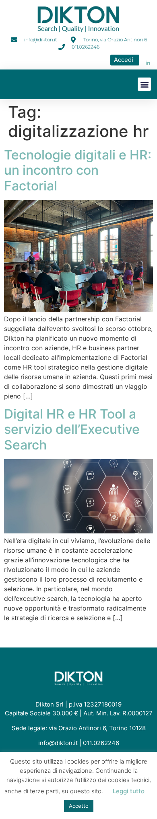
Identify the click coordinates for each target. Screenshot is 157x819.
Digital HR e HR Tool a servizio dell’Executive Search (72, 429)
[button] (144, 84)
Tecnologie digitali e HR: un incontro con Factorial (77, 170)
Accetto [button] (79, 806)
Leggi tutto (129, 791)
